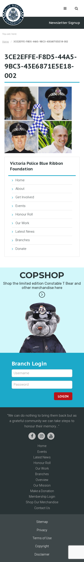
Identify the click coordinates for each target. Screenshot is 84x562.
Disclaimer (42, 554)
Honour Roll (24, 214)
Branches (22, 240)
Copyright (42, 546)
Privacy (42, 530)
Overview (42, 480)
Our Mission (42, 485)
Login (63, 396)
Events (20, 206)
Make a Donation (42, 491)
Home (5, 41)
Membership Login (42, 496)
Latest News (24, 232)
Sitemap (42, 522)
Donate (20, 249)
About (19, 189)
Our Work (22, 223)
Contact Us (42, 508)
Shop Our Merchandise (42, 502)
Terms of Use (42, 538)
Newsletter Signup (64, 23)
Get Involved (24, 197)
